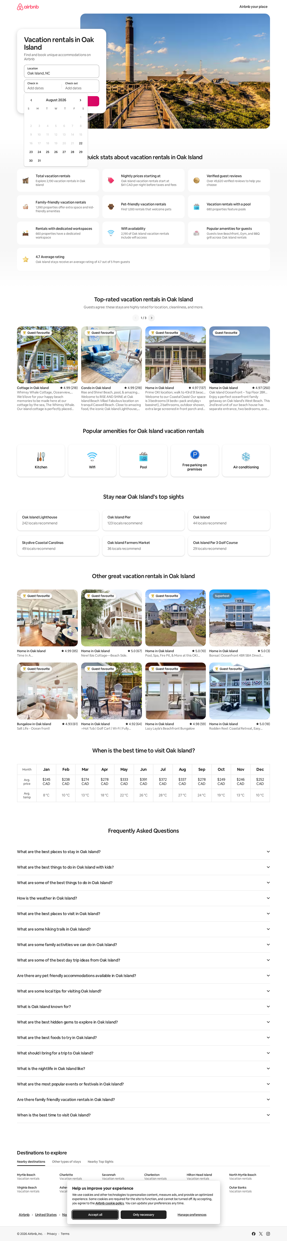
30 (31, 161)
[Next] (151, 317)
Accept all (95, 1215)
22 (80, 143)
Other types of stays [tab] (66, 1162)
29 (80, 152)
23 (31, 152)
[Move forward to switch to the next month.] (80, 100)
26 (56, 152)
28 (72, 152)
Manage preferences (192, 1215)
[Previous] (135, 317)
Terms (65, 1234)
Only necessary (143, 1215)
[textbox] (42, 88)
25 (47, 152)
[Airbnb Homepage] (28, 6)
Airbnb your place (253, 6)
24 (39, 152)
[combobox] (61, 73)
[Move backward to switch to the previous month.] (31, 100)
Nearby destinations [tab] (31, 1162)
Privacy (52, 1234)
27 (64, 152)
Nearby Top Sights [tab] (100, 1162)
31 (39, 161)
